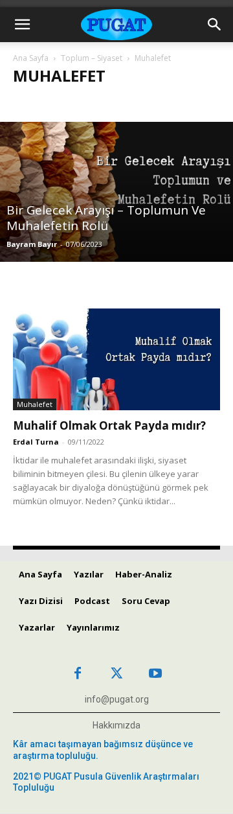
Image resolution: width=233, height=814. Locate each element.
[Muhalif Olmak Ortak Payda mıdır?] (116, 359)
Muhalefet (34, 404)
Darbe (96, 103)
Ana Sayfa (31, 58)
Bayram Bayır (31, 244)
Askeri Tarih (43, 103)
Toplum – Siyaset (91, 58)
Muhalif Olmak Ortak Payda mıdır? (109, 425)
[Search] (215, 24)
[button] (22, 24)
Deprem (139, 103)
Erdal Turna (36, 442)
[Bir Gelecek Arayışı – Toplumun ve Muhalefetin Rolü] (116, 192)
